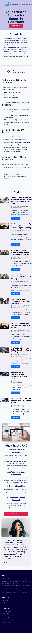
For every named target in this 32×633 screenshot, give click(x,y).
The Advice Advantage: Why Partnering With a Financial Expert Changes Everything (21, 226)
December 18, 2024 (25, 354)
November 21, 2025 (25, 230)
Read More (15, 218)
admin (16, 206)
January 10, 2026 (24, 206)
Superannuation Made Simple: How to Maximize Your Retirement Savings (20, 252)
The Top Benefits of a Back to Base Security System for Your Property (21, 350)
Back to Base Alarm (18, 382)
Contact (4, 605)
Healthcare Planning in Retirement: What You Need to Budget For (21, 277)
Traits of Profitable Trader (9, 620)
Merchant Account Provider (20, 406)
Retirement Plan (17, 207)
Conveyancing (16, 307)
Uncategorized (17, 356)
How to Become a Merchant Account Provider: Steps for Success (21, 400)
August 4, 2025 (24, 281)
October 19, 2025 (24, 257)
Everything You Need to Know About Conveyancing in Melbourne (21, 301)
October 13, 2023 (24, 405)
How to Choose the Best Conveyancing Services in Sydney (20, 325)
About (3, 602)
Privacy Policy (5, 600)
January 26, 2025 (24, 306)
